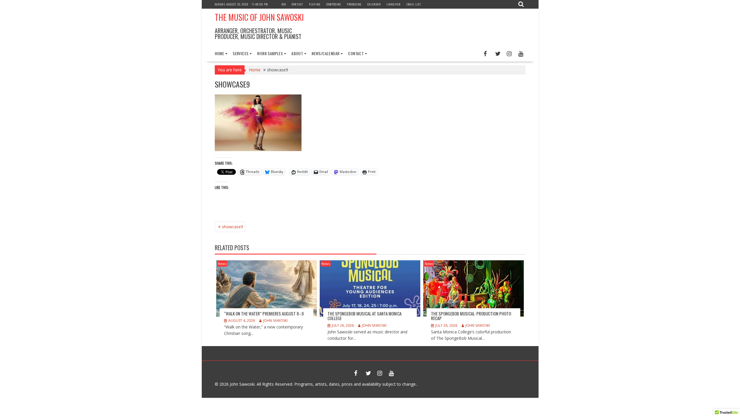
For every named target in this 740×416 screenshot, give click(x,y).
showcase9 (232, 226)
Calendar (374, 4)
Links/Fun (393, 4)
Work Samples (270, 53)
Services (240, 53)
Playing (315, 4)
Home (219, 53)
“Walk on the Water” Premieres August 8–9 (264, 313)
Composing (333, 4)
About (297, 53)
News (222, 263)
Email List (413, 4)
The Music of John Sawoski (259, 17)
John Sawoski (275, 320)
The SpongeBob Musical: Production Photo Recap (471, 316)
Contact (297, 4)
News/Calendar (325, 53)
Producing (354, 4)
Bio (284, 4)
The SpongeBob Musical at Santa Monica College (365, 316)
